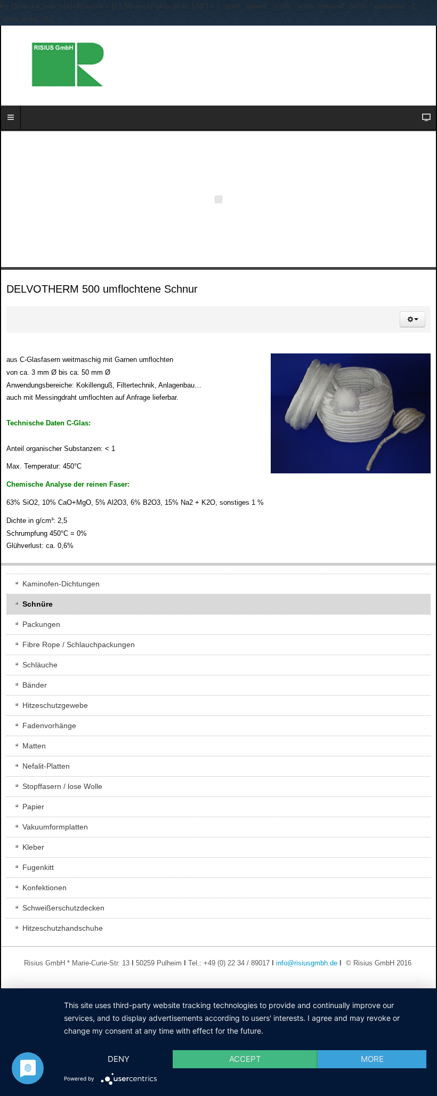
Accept (245, 1059)
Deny (119, 1059)
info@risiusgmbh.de (306, 963)
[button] (412, 319)
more (372, 1059)
